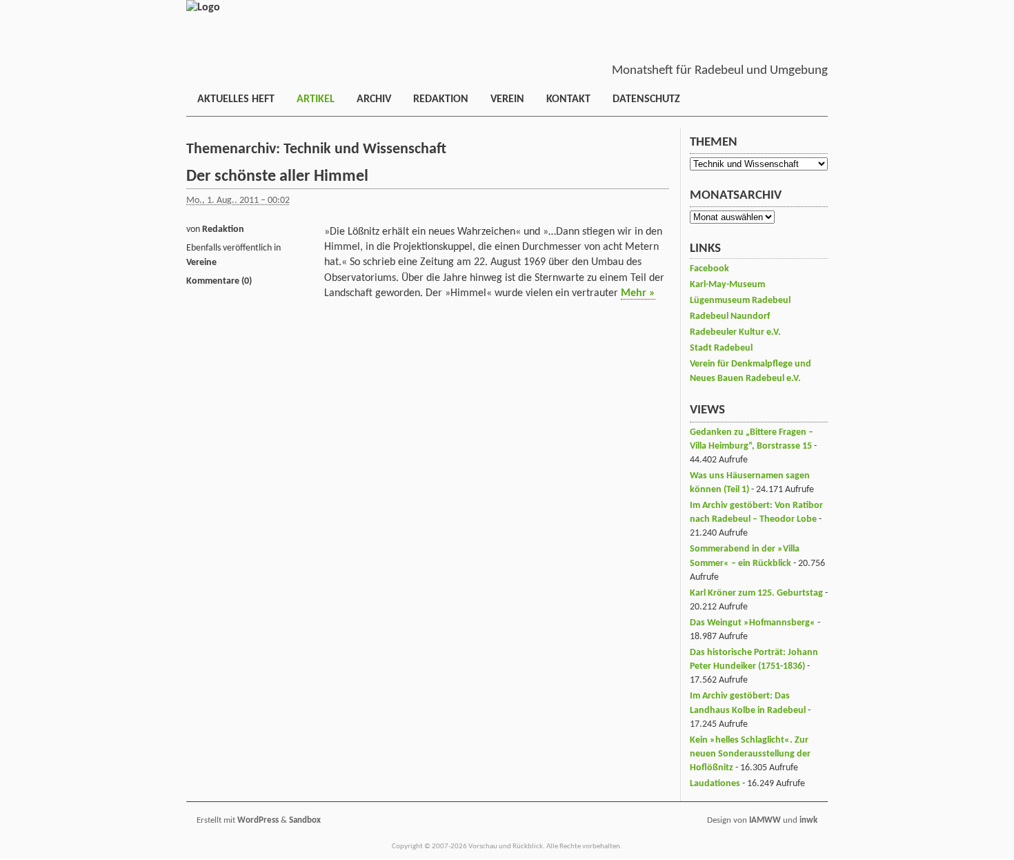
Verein (507, 99)
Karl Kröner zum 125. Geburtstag (756, 593)
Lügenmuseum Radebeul (740, 300)
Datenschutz (646, 99)
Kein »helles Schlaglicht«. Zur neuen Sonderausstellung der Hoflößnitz (750, 754)
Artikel (316, 99)
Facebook (709, 269)
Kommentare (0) (219, 281)
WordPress (258, 820)
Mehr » (638, 293)
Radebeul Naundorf (730, 316)
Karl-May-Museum (727, 285)
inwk (808, 820)
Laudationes (715, 784)
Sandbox (305, 820)
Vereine (201, 262)
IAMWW (765, 820)
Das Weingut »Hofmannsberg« (752, 623)
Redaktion (440, 99)
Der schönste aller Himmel (277, 176)
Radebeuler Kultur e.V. (735, 332)
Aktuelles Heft (236, 99)
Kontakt (568, 99)
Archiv (374, 99)
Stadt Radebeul (721, 348)
